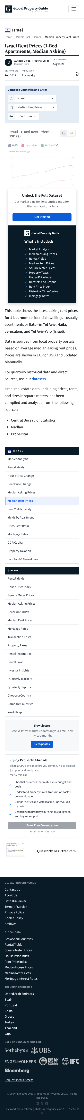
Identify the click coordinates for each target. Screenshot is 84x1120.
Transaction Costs (19, 637)
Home (8, 37)
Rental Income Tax (19, 654)
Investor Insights (18, 670)
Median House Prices (19, 967)
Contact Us (12, 889)
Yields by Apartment (21, 517)
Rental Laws (15, 662)
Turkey (9, 1022)
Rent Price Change (19, 484)
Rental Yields (16, 467)
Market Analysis (18, 459)
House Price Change (21, 476)
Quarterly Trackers (20, 679)
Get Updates (42, 744)
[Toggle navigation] (73, 9)
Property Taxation (19, 551)
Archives (10, 924)
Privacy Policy (14, 912)
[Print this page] (77, 73)
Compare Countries (20, 704)
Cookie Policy (14, 918)
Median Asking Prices (21, 492)
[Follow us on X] (42, 1103)
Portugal (11, 1005)
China (9, 1011)
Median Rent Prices (20, 501)
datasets (39, 379)
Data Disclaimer (15, 901)
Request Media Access (19, 1080)
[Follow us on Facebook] (46, 1103)
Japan (9, 1033)
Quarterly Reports (19, 687)
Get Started (42, 217)
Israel (37, 37)
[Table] (71, 133)
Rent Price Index (18, 612)
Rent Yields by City (19, 509)
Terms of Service (16, 906)
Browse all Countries (19, 939)
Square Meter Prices (21, 595)
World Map (15, 712)
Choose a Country (19, 695)
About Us (11, 895)
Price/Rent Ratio (18, 526)
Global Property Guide (36, 61)
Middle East (23, 37)
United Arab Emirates (19, 994)
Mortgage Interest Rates (21, 978)
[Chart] (63, 133)
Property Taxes (17, 645)
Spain (9, 999)
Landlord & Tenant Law (23, 559)
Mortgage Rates (18, 534)
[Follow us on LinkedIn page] (37, 1103)
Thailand (11, 1028)
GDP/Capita (15, 542)
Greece (9, 1016)
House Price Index (19, 587)
